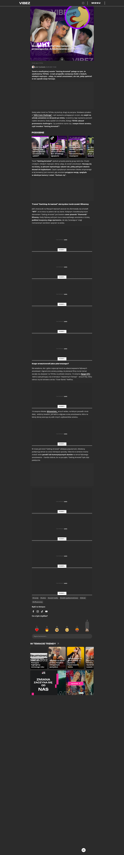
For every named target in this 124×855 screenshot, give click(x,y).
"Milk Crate (42, 115)
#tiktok (83, 598)
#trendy (35, 598)
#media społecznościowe (69, 598)
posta (65, 239)
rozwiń (61, 250)
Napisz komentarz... (40, 636)
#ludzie (43, 598)
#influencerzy (37, 602)
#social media (53, 598)
